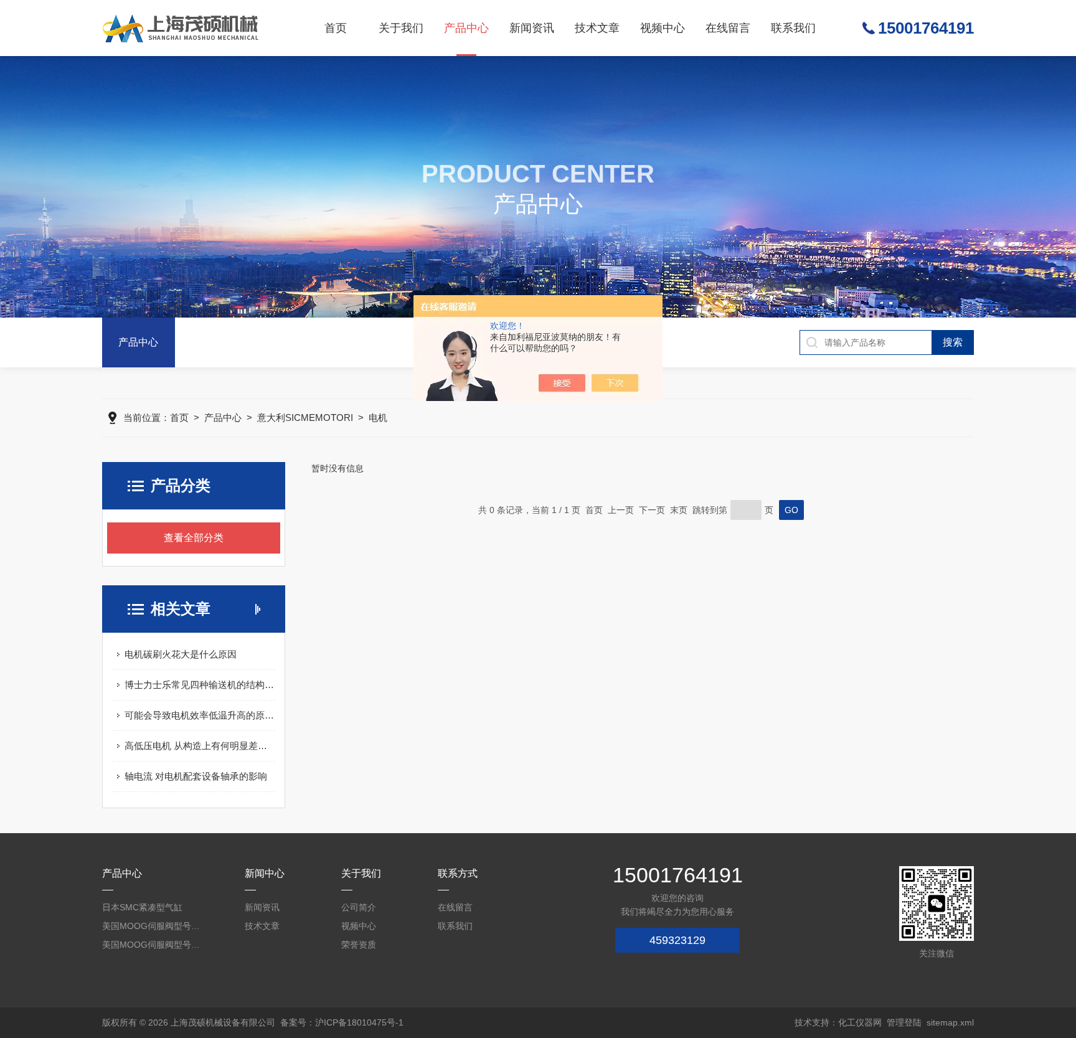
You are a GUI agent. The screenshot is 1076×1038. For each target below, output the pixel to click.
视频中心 (662, 28)
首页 (335, 28)
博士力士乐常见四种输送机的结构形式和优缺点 (200, 684)
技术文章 (597, 28)
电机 (378, 417)
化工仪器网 (860, 1022)
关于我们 (401, 28)
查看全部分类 (194, 537)
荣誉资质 (358, 945)
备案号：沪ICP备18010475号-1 (342, 1022)
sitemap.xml (950, 1022)
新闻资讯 (531, 28)
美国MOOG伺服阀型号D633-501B (152, 945)
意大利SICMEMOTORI (305, 417)
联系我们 (793, 28)
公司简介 (358, 907)
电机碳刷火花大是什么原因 (181, 654)
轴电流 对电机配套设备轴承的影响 (196, 776)
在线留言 (728, 28)
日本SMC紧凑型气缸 (142, 907)
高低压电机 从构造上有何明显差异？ (200, 745)
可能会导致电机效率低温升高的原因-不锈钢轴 (200, 715)
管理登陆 (904, 1022)
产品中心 (466, 28)
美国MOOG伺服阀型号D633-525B (152, 926)
